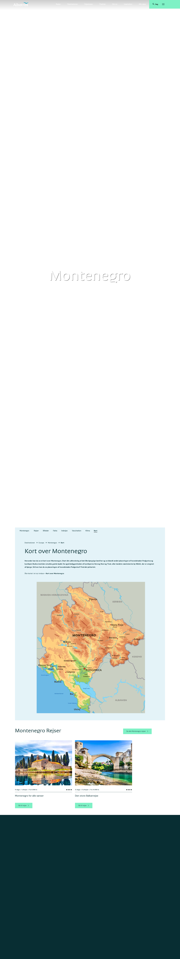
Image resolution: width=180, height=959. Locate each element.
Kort (95, 531)
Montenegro (24, 531)
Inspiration (128, 4)
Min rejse (142, 4)
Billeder (46, 531)
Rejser (58, 4)
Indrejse (64, 531)
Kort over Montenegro (55, 573)
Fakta (55, 531)
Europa (41, 543)
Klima (88, 531)
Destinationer (72, 4)
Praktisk (102, 4)
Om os (114, 4)
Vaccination (76, 531)
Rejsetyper (88, 4)
